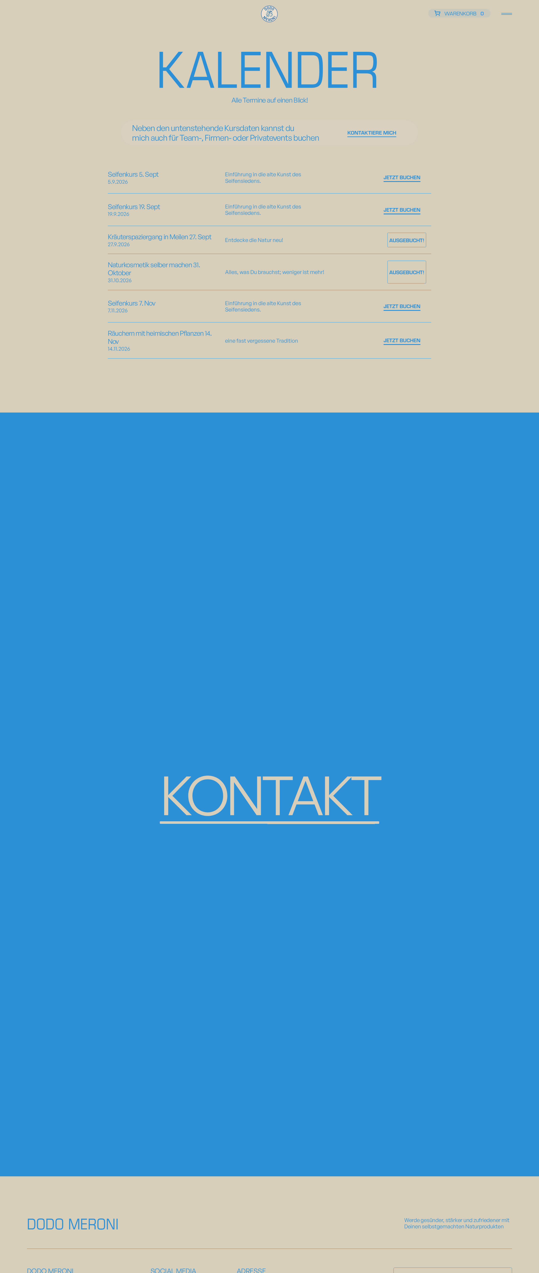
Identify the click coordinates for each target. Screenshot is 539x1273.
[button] (459, 13)
